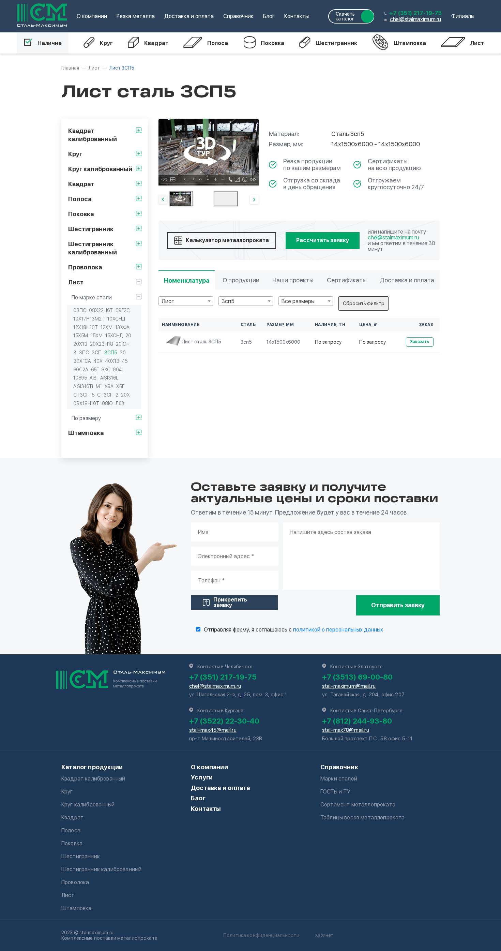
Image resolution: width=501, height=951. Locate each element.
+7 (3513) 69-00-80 (357, 677)
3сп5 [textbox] (228, 301)
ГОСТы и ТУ (335, 791)
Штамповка (410, 43)
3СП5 (110, 352)
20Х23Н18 (101, 344)
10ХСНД (116, 319)
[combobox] (185, 301)
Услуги (202, 777)
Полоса (217, 43)
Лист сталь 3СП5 (201, 341)
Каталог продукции (92, 767)
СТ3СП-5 (83, 395)
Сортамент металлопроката (357, 804)
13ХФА (122, 327)
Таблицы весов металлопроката (362, 817)
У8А (109, 386)
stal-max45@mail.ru (213, 730)
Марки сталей (338, 778)
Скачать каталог (345, 16)
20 (128, 335)
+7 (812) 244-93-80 (357, 721)
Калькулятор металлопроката (227, 240)
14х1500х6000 (283, 342)
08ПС (79, 310)
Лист (477, 43)
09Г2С (123, 310)
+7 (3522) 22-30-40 (224, 721)
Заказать (419, 341)
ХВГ (120, 386)
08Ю (107, 403)
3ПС (84, 352)
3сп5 (246, 342)
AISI (93, 378)
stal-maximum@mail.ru (349, 686)
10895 (80, 378)
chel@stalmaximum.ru (415, 19)
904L (118, 369)
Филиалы (462, 16)
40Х (98, 361)
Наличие (49, 43)
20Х (125, 395)
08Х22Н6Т (101, 310)
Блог (269, 16)
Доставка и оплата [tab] (407, 280)
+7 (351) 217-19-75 (415, 13)
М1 (99, 386)
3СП (97, 352)
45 (124, 361)
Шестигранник (336, 43)
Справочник (238, 16)
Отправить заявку (398, 605)
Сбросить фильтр (363, 303)
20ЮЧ (123, 344)
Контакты (296, 16)
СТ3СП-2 (107, 395)
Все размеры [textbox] (298, 301)
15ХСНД (114, 335)
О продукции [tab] (241, 280)
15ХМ (97, 335)
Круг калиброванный (88, 804)
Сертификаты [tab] (347, 280)
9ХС (106, 369)
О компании (92, 16)
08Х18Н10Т (86, 403)
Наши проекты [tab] (293, 280)
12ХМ (106, 327)
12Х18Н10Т (85, 327)
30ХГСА (82, 361)
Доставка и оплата (189, 16)
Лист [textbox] (168, 301)
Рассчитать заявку (322, 240)
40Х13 (112, 361)
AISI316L (109, 378)
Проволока (75, 882)
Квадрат (156, 43)
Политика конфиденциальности (261, 935)
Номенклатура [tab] (186, 280)
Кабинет (324, 935)
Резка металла (136, 16)
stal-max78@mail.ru (345, 730)
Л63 (120, 403)
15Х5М (80, 335)
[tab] (181, 198)
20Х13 (80, 344)
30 (123, 352)
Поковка (272, 43)
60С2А (80, 369)
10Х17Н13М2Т (89, 319)
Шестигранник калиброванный (101, 869)
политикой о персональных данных (338, 629)
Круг (106, 43)
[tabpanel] (208, 152)
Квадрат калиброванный (93, 778)
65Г (95, 369)
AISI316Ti (83, 386)
